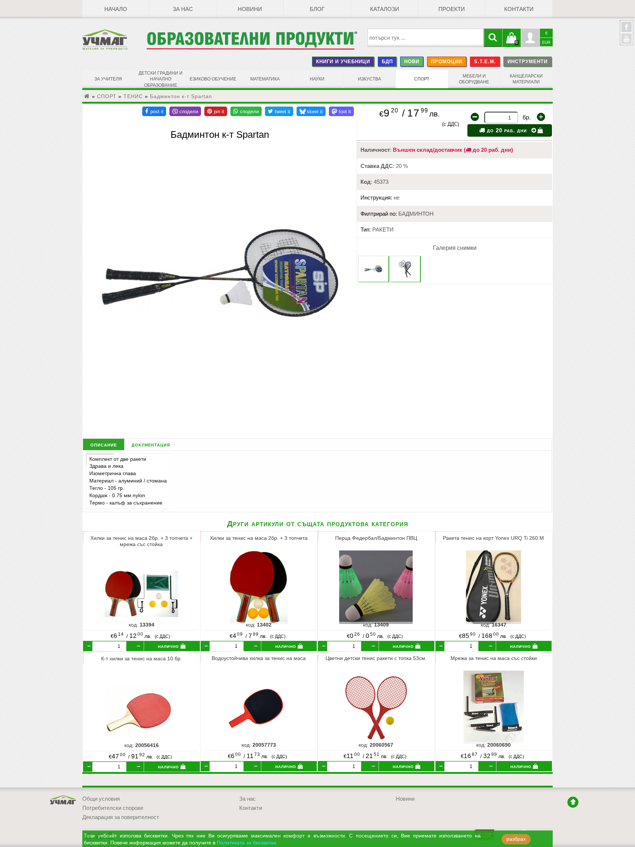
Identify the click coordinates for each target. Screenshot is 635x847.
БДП (387, 61)
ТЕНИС (133, 96)
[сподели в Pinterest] (215, 111)
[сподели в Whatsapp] (246, 111)
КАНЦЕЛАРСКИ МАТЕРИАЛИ (526, 79)
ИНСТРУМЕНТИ (527, 61)
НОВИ (411, 61)
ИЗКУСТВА (369, 79)
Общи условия (101, 799)
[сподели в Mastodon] (341, 111)
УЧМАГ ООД (63, 800)
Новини (250, 9)
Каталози (384, 9)
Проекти (451, 9)
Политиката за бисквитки (246, 843)
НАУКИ (317, 79)
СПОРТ (421, 79)
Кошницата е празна (511, 42)
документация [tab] (151, 444)
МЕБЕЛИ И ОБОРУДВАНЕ (474, 79)
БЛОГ (317, 9)
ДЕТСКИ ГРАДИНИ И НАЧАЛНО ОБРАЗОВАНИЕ (161, 79)
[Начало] (87, 96)
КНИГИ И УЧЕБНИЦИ (343, 61)
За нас (183, 9)
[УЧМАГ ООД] (114, 40)
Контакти (519, 9)
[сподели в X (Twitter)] (279, 111)
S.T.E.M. (485, 61)
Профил (530, 38)
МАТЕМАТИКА (265, 79)
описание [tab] (103, 444)
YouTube (626, 38)
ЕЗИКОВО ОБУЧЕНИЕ (213, 79)
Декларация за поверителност (120, 817)
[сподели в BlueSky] (311, 111)
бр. (527, 117)
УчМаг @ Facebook (626, 29)
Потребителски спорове (112, 808)
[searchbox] (425, 38)
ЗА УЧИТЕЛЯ (108, 79)
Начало (115, 9)
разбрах (516, 839)
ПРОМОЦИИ (446, 61)
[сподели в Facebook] (154, 111)
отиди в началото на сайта (572, 802)
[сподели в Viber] (185, 111)
